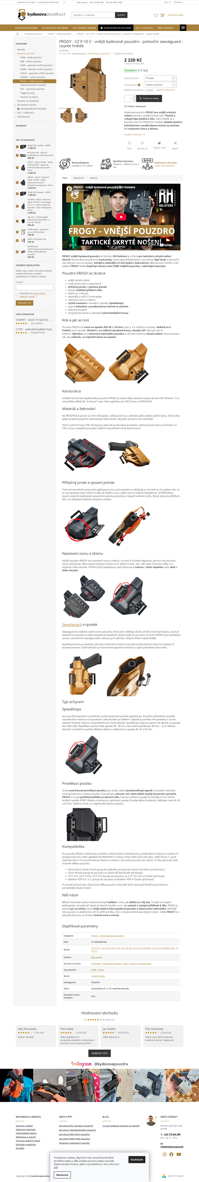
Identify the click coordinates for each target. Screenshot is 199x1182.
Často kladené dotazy (26, 1133)
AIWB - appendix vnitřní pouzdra (36, 65)
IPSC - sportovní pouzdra (32, 89)
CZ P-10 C (96, 948)
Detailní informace (133, 134)
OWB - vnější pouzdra (31, 57)
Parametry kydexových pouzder (74, 1143)
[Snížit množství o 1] (134, 100)
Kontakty (20, 1148)
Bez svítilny (96, 957)
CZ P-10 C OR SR (124, 948)
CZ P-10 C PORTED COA (163, 948)
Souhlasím (137, 1159)
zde (56, 1167)
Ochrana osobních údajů (28, 1140)
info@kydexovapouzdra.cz (174, 1146)
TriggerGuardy (27, 93)
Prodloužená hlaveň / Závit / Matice (119, 963)
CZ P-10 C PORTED (142, 948)
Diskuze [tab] (94, 177)
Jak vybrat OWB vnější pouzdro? (74, 1138)
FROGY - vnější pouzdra (31, 81)
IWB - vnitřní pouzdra (30, 61)
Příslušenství (23, 116)
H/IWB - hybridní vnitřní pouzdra (36, 69)
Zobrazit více (99, 1053)
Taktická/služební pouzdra (33, 85)
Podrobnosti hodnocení (99, 53)
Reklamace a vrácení (26, 1137)
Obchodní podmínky (26, 1144)
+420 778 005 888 (171, 1134)
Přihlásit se (24, 302)
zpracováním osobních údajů (32, 295)
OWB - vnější (97, 969)
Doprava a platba (26, 2)
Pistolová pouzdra (26, 53)
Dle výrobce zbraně (26, 104)
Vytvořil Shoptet (175, 1175)
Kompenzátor (144, 963)
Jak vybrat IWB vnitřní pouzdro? (74, 1134)
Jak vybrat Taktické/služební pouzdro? (77, 1130)
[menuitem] (26, 27)
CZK (166, 2)
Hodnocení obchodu (48, 2)
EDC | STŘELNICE (25, 112)
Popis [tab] (64, 177)
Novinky (21, 49)
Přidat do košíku (151, 98)
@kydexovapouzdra (111, 1063)
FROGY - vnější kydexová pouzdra (107, 935)
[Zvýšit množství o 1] (134, 96)
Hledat (121, 15)
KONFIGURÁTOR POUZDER (33, 108)
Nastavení (62, 1175)
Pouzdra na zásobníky (28, 101)
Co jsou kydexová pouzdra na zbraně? (121, 1125)
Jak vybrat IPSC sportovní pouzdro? (76, 1125)
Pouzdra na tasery (29, 97)
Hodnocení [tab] (78, 177)
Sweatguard (72, 624)
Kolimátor (96, 963)
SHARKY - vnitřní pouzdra (32, 77)
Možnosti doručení (165, 89)
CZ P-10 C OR (108, 948)
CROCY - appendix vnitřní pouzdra (37, 73)
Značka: (124, 53)
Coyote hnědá (98, 976)
